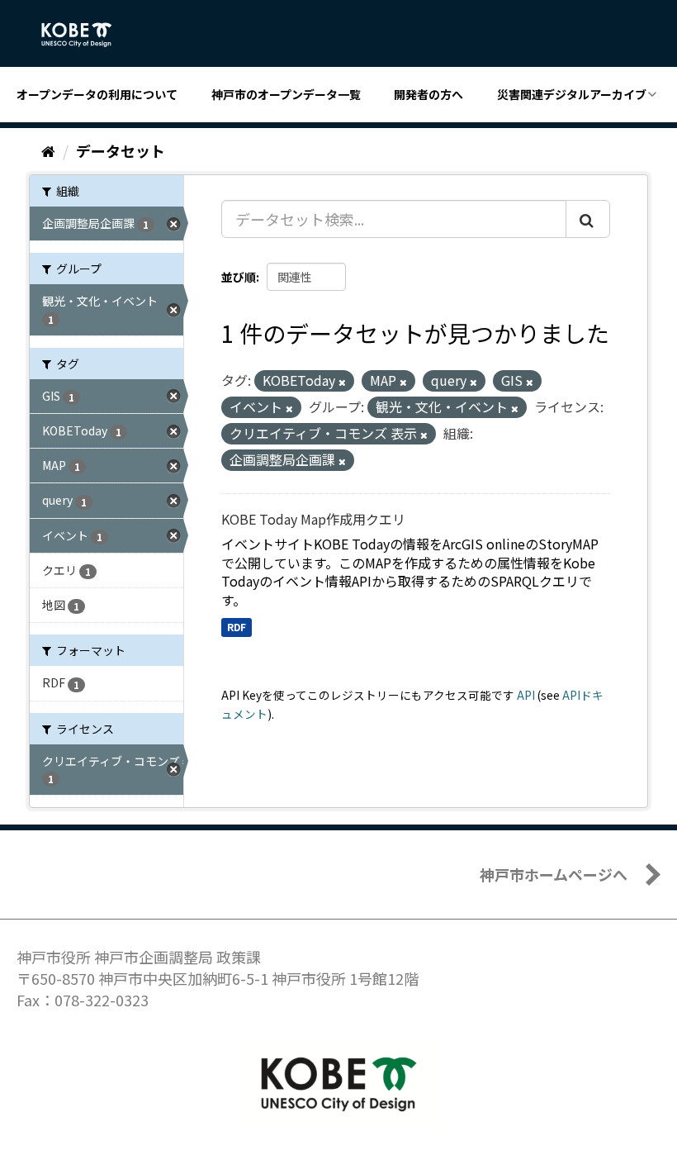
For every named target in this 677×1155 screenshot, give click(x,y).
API (526, 695)
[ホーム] (48, 150)
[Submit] (588, 219)
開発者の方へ (428, 94)
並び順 (238, 277)
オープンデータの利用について (97, 94)
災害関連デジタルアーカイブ (571, 94)
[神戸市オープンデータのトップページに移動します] (85, 34)
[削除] (342, 381)
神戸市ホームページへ (553, 874)
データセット (120, 150)
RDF (236, 627)
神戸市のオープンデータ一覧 (286, 94)
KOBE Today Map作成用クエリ (313, 519)
